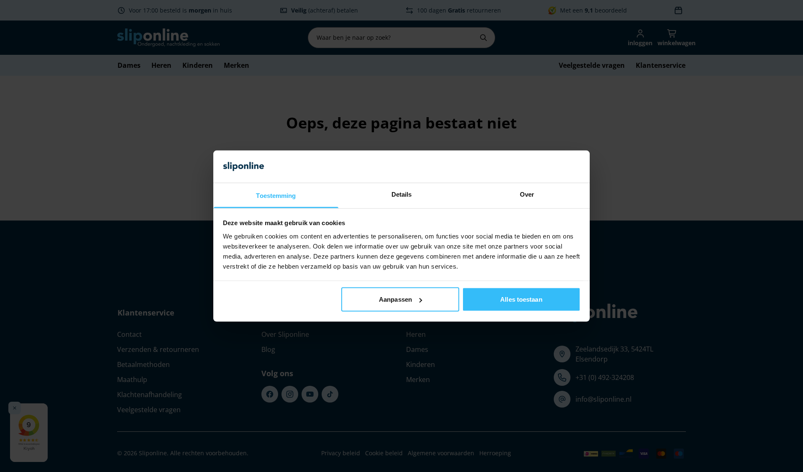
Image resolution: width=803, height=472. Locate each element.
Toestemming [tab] (276, 195)
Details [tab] (401, 194)
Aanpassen (395, 299)
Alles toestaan (521, 299)
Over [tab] (527, 194)
